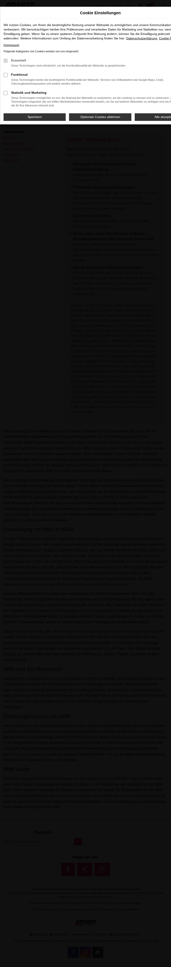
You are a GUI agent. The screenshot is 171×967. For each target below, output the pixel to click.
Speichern (35, 117)
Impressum (11, 45)
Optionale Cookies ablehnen (100, 117)
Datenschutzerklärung (141, 38)
